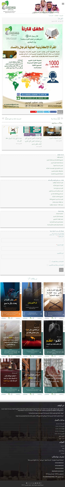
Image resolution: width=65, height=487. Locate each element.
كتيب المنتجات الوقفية (58, 182)
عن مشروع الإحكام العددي (57, 194)
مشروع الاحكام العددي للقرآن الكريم (55, 160)
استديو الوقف (60, 157)
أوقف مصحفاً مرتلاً (55, 118)
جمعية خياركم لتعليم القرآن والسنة (55, 225)
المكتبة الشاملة (59, 213)
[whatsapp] (30, 483)
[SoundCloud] (34, 483)
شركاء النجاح (61, 450)
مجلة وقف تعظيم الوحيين (57, 171)
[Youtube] (36, 483)
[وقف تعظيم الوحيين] (32, 6)
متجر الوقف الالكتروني (58, 219)
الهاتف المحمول (60, 244)
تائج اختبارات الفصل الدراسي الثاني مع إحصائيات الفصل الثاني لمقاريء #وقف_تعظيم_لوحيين (33, 141)
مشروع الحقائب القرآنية (57, 196)
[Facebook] (40, 483)
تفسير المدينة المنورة (58, 165)
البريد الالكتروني (60, 253)
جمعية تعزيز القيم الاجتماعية (56, 222)
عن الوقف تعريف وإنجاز (58, 202)
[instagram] (32, 483)
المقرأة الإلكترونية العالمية (57, 174)
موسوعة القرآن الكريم (58, 216)
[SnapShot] (28, 483)
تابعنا (63, 448)
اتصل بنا (62, 453)
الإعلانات (56, 15)
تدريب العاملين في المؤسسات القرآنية (54, 168)
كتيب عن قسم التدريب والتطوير (56, 191)
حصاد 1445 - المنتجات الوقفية (56, 205)
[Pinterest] (37, 483)
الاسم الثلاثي (60, 236)
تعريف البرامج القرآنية (58, 185)
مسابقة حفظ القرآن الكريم (57, 163)
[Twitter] (39, 483)
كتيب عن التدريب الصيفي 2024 (56, 199)
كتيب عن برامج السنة (58, 188)
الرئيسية (61, 15)
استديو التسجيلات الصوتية (55, 138)
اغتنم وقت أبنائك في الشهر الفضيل (13, 118)
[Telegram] (26, 483)
